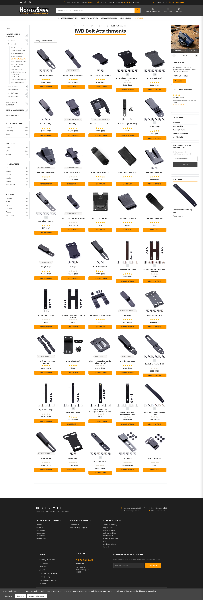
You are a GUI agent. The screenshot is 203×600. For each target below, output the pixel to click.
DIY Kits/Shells (13, 96)
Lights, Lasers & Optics (111, 539)
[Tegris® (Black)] (39, 405)
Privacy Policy (44, 577)
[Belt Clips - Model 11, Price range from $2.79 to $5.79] (73, 156)
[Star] (109, 405)
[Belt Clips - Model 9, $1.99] (154, 202)
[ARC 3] (47, 70)
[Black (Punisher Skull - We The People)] (156, 119)
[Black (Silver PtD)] (67, 405)
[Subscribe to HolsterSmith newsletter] (29, 2)
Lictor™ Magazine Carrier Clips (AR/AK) (100, 362)
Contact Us (43, 563)
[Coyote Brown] (159, 405)
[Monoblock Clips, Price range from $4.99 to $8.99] (154, 299)
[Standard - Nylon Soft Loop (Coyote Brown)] (152, 356)
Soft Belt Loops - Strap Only (154, 413)
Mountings (12, 44)
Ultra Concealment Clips (100, 124)
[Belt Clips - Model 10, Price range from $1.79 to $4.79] (46, 156)
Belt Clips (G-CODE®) (127, 124)
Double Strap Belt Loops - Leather (154, 271)
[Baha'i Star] (163, 70)
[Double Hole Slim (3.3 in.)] (134, 453)
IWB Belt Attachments (18, 59)
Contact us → (180, 81)
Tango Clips (73, 458)
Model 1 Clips (154, 127)
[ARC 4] (51, 70)
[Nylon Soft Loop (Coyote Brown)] (98, 453)
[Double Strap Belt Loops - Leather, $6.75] (154, 250)
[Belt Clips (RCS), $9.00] (73, 345)
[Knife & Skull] (132, 70)
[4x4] (156, 70)
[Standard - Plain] (145, 356)
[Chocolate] (129, 262)
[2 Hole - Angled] (46, 119)
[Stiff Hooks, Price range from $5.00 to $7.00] (46, 442)
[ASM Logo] (159, 70)
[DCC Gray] (147, 311)
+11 (154, 409)
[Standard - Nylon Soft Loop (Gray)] (156, 356)
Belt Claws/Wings (17, 48)
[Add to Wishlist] (53, 51)
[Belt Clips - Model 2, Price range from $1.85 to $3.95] (154, 156)
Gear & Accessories (109, 18)
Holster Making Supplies (68, 18)
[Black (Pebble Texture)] (149, 405)
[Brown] (122, 262)
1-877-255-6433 (180, 75)
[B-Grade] (76, 262)
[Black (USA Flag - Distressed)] (54, 213)
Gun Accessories (109, 530)
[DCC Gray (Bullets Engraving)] (158, 311)
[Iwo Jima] (129, 70)
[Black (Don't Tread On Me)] (152, 119)
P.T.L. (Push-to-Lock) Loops (46, 362)
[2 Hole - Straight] (42, 119)
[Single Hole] (120, 453)
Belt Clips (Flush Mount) (100, 75)
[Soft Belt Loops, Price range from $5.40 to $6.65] (73, 393)
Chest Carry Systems (18, 50)
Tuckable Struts (100, 461)
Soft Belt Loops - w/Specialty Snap (127, 413)
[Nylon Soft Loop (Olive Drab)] (105, 453)
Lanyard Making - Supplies (79, 527)
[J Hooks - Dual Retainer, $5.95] (100, 299)
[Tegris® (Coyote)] (42, 405)
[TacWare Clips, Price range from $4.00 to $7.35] (46, 107)
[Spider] (105, 405)
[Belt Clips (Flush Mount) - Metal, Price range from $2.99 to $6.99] (127, 59)
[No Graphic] (118, 70)
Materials (11, 41)
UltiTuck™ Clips (155, 458)
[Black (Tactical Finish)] (145, 119)
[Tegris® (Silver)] (46, 405)
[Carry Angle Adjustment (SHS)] (102, 262)
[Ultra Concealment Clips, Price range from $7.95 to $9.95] (100, 107)
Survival (106, 547)
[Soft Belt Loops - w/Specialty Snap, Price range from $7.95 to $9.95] (127, 393)
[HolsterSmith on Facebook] (21, 2)
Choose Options (46, 87)
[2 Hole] (124, 119)
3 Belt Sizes (72, 71)
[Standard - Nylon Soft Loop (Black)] (149, 356)
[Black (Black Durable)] (71, 405)
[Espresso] (132, 262)
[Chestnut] (125, 262)
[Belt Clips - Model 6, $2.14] (100, 202)
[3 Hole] (127, 119)
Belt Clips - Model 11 (73, 172)
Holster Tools (13, 90)
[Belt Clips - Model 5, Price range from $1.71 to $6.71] (46, 202)
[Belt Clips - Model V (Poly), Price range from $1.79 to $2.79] (73, 202)
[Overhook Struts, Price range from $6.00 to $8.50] (127, 345)
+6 (127, 74)
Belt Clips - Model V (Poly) (73, 218)
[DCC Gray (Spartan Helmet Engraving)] (151, 311)
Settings (8, 596)
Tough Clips (46, 267)
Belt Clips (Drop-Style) (73, 75)
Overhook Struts (127, 361)
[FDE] (163, 405)
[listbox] (49, 41)
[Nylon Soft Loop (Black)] (95, 453)
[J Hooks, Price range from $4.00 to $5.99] (127, 299)
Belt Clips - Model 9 (154, 218)
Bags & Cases (108, 527)
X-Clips (73, 267)
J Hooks (127, 315)
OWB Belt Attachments (18, 72)
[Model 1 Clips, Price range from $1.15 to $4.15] (154, 107)
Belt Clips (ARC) (46, 75)
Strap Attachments (17, 82)
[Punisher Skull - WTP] (136, 70)
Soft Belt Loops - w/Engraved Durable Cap (100, 411)
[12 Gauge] (91, 405)
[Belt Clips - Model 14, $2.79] (127, 156)
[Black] (118, 262)
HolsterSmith (48, 508)
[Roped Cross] (136, 405)
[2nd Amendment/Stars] (152, 70)
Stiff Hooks (46, 458)
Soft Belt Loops (73, 412)
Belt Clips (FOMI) (154, 78)
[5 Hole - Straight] (49, 119)
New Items (176, 123)
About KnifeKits (178, 137)
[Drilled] (98, 70)
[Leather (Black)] (109, 453)
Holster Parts (13, 86)
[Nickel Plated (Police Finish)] (156, 168)
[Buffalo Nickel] (125, 405)
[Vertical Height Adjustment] (98, 262)
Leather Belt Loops (127, 270)
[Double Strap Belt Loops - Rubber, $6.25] (73, 299)
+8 (154, 360)
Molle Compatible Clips (179, 105)
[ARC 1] (40, 70)
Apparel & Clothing (110, 525)
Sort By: (37, 41)
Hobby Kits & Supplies (89, 18)
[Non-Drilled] (102, 70)
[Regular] (69, 262)
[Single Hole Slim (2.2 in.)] (131, 453)
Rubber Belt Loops (46, 315)
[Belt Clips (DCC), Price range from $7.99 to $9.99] (100, 250)
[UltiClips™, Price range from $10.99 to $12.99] (127, 442)
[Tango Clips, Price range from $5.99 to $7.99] (73, 442)
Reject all (21, 596)
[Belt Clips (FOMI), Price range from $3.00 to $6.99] (154, 59)
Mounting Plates (16, 69)
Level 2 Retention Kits (18, 61)
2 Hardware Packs (72, 119)
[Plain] (91, 453)
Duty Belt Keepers (17, 53)
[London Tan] (136, 262)
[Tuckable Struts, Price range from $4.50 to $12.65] (100, 442)
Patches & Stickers (110, 544)
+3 (154, 123)
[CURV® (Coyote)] (53, 405)
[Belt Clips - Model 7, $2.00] (127, 202)
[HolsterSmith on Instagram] (25, 2)
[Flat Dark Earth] (161, 311)
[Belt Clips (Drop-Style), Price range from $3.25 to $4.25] (73, 59)
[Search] (137, 10)
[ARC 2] (44, 70)
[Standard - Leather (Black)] (163, 356)
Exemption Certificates (48, 580)
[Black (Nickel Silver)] (75, 405)
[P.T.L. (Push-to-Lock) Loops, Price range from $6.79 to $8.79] (46, 345)
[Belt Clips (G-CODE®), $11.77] (127, 107)
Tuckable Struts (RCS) (154, 364)
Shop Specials (125, 18)
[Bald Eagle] (122, 405)
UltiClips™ (127, 458)
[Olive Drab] (47, 311)
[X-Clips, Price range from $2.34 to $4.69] (73, 250)
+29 (155, 74)
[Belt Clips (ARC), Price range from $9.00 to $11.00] (46, 59)
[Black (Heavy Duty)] (149, 119)
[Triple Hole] (124, 453)
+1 (46, 217)
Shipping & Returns (179, 130)
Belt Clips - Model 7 (127, 218)
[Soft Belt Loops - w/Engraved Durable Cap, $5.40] (100, 393)
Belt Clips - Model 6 (100, 218)
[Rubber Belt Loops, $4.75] (46, 299)
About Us (42, 570)
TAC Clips (73, 124)
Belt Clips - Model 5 (46, 221)
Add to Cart (100, 184)
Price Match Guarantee (180, 133)
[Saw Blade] (98, 405)
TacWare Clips (46, 124)
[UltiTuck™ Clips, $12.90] (154, 442)
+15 (73, 409)
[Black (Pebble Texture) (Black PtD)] (78, 405)
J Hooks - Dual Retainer (100, 315)
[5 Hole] (131, 119)
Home (8, 28)
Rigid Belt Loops (46, 410)
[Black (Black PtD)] (64, 405)
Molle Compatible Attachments (17, 65)
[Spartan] (102, 405)
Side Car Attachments (18, 79)
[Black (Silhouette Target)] (159, 119)
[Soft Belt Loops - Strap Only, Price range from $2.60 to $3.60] (154, 393)
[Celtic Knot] (129, 405)
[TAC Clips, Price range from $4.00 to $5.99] (73, 107)
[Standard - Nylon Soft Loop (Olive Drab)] (159, 356)
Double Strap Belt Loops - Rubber (73, 316)
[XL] (127, 453)
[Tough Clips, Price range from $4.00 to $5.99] (46, 250)
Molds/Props (13, 93)
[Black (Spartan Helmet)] (163, 119)
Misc (105, 541)
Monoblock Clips (154, 315)
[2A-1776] (122, 70)
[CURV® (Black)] (49, 405)
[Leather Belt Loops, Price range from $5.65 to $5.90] (127, 250)
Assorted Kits (74, 525)
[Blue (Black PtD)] (82, 405)
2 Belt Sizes (45, 262)
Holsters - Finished (109, 533)
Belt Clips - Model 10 (46, 172)
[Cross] (95, 405)
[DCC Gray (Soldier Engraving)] (154, 311)
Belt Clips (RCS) (73, 361)
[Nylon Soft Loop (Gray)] (102, 453)
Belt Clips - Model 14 (127, 172)
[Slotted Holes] (73, 262)
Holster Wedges (16, 56)
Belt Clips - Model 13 (100, 172)
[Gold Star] (132, 405)
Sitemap (42, 584)
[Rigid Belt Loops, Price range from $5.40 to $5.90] (46, 393)
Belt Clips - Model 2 (154, 172)
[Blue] (152, 405)
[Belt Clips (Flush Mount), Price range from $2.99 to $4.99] (100, 59)
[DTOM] (125, 70)
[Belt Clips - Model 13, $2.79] (100, 156)
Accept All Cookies (37, 596)
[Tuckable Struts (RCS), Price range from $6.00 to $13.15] (154, 345)
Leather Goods (108, 536)
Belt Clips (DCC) (100, 267)
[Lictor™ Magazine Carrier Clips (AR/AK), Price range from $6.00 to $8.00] (100, 345)
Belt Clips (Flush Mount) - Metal (127, 79)
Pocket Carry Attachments (15, 76)
